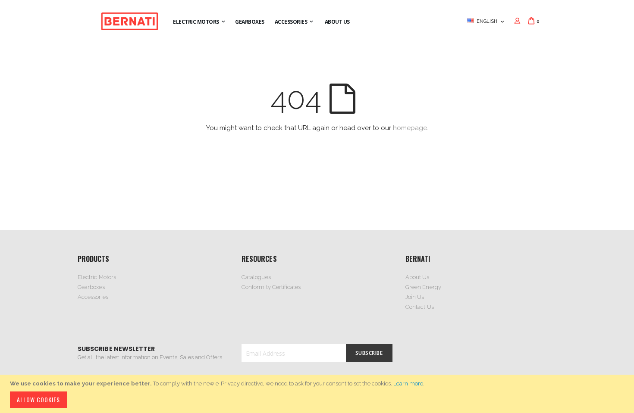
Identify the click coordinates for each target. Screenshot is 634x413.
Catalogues (256, 277)
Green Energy (423, 287)
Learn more (408, 383)
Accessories (93, 297)
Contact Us (419, 307)
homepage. (410, 128)
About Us (417, 277)
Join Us (414, 297)
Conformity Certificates (271, 287)
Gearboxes (91, 287)
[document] (318, 394)
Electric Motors (97, 277)
